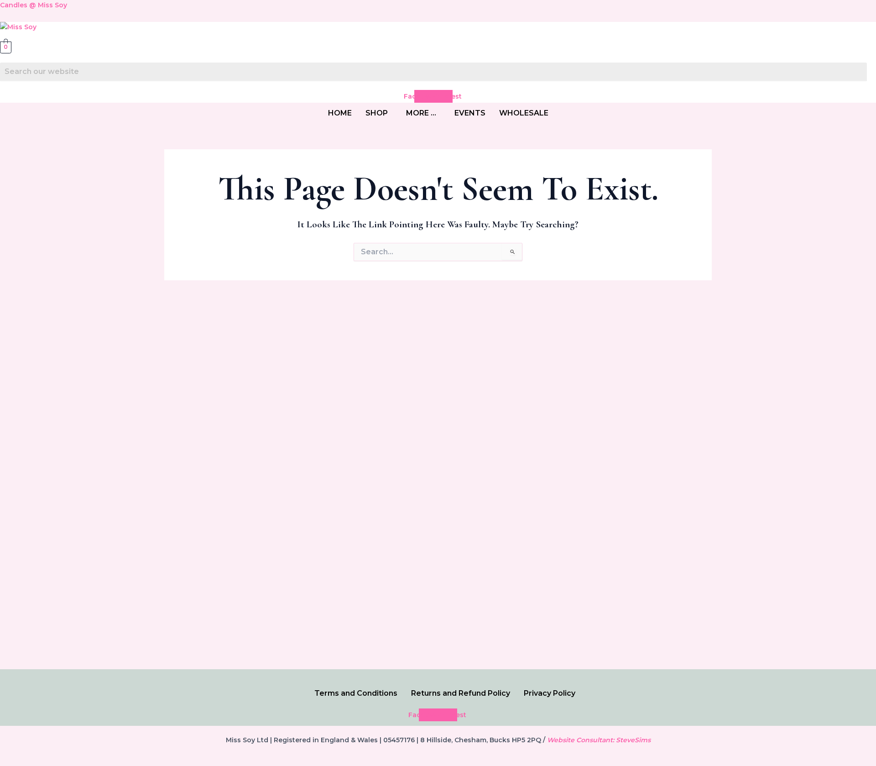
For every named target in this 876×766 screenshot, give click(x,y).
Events (469, 113)
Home (340, 113)
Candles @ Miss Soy (33, 5)
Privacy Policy (549, 693)
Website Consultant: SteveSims (599, 740)
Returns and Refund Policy (460, 693)
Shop (376, 113)
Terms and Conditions (355, 693)
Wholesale (523, 113)
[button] (379, 113)
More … (421, 113)
